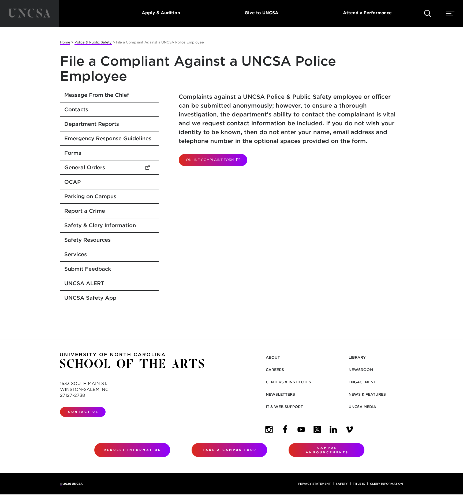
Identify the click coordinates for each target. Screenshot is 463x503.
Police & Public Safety (93, 42)
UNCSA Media (362, 407)
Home (65, 42)
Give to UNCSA (261, 12)
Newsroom (361, 370)
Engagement (362, 382)
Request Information (133, 450)
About (273, 357)
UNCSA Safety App (90, 298)
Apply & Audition (161, 12)
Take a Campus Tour (230, 450)
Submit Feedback (87, 269)
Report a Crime (84, 211)
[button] (427, 13)
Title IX (359, 484)
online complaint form (216, 160)
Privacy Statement (314, 484)
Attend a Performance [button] (367, 12)
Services (75, 254)
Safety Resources (87, 240)
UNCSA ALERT (84, 283)
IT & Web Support (284, 407)
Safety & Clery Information (100, 225)
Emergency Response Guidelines (107, 138)
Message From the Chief (96, 95)
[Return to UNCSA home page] (29, 13)
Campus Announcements (327, 450)
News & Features (367, 394)
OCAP (72, 182)
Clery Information (386, 484)
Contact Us (83, 412)
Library (357, 357)
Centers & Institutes (288, 382)
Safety (342, 484)
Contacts (76, 109)
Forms (72, 153)
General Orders (109, 167)
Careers (275, 370)
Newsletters (280, 394)
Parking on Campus (90, 196)
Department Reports (91, 124)
